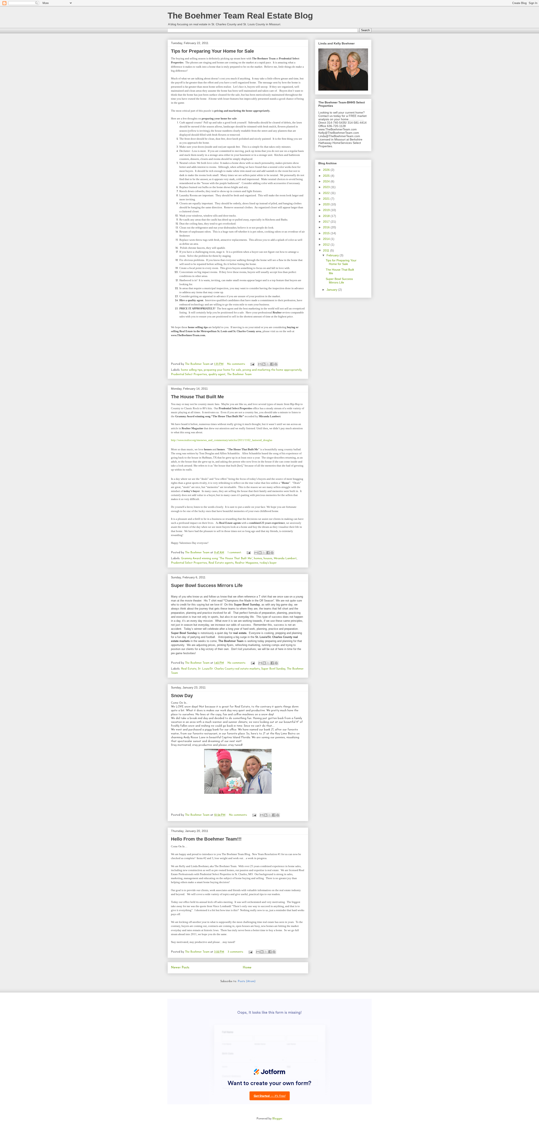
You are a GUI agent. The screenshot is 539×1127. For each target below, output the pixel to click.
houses (268, 558)
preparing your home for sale (222, 370)
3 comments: (236, 952)
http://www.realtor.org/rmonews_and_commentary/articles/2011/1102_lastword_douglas (221, 440)
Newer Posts (180, 967)
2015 (327, 233)
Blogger (277, 1118)
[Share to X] (268, 364)
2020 (327, 204)
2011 (326, 250)
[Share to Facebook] (272, 364)
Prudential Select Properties (189, 374)
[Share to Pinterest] (276, 364)
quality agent (216, 374)
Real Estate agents (220, 562)
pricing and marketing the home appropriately (272, 370)
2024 (327, 181)
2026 (327, 169)
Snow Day (182, 695)
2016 (327, 227)
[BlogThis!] (264, 364)
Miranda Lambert (285, 558)
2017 (327, 221)
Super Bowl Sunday (273, 668)
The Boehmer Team (239, 374)
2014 (327, 239)
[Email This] (260, 364)
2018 (327, 216)
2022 (327, 193)
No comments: (236, 364)
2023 (327, 187)
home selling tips (191, 370)
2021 (327, 198)
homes (258, 558)
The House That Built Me (197, 396)
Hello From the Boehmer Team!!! (206, 839)
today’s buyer (268, 562)
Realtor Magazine (246, 562)
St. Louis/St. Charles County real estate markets (229, 668)
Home (247, 967)
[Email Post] (252, 364)
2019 (327, 210)
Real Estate (188, 668)
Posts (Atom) (246, 981)
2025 (327, 175)
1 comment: (235, 552)
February (333, 255)
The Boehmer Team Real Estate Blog (240, 15)
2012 (327, 244)
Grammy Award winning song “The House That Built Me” (216, 558)
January (332, 289)
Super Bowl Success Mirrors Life (207, 585)
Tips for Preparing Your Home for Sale (212, 51)
